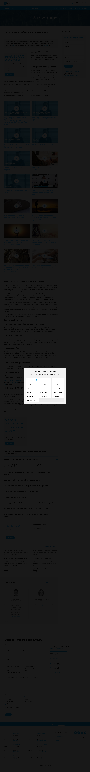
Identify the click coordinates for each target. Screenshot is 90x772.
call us (41, 375)
